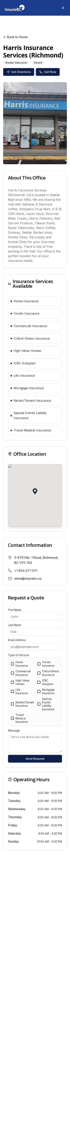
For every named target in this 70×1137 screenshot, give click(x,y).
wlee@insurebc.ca (27, 578)
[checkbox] (12, 663)
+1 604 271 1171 (25, 571)
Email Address (17, 640)
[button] (35, 491)
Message (14, 730)
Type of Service (18, 655)
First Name (14, 610)
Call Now (50, 72)
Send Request (35, 758)
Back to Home (17, 37)
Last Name (14, 625)
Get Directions (21, 72)
